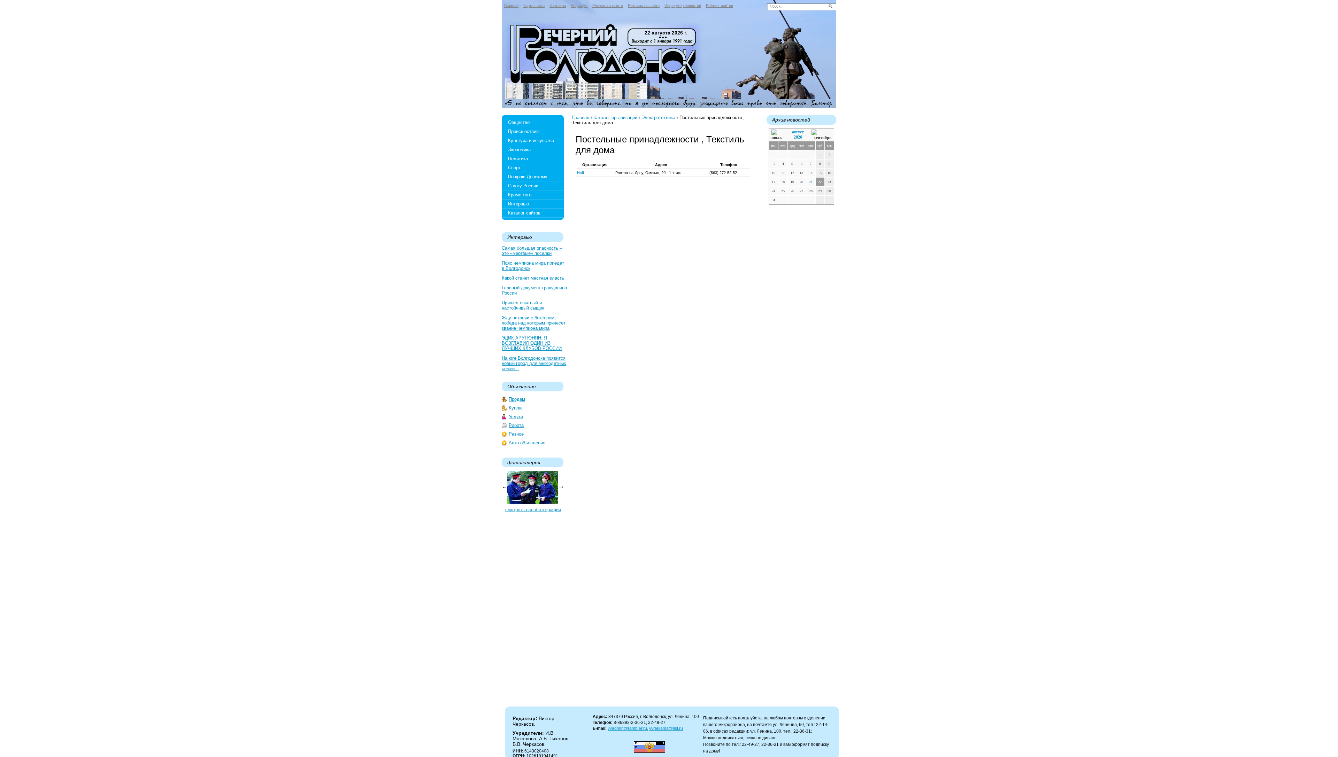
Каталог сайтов (524, 213)
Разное (516, 434)
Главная (511, 5)
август (798, 132)
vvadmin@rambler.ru (627, 728)
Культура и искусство (531, 140)
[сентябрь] (821, 135)
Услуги (516, 416)
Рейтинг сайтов (719, 5)
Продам (517, 399)
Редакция (579, 5)
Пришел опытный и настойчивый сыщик (523, 305)
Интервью (518, 203)
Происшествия (523, 131)
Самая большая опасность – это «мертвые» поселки (532, 250)
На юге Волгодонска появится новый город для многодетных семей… (534, 363)
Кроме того (519, 194)
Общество (519, 122)
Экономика (519, 149)
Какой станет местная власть (533, 278)
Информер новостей (682, 5)
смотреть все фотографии (533, 509)
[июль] (777, 135)
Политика (518, 158)
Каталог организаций (615, 117)
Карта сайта (534, 5)
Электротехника (658, 117)
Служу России (523, 185)
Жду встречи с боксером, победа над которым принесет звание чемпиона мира (534, 323)
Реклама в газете (607, 5)
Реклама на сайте (644, 5)
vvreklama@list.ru (666, 728)
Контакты (557, 5)
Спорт (514, 167)
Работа (516, 425)
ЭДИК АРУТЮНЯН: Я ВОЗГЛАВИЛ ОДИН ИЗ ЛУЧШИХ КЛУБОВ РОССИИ (532, 343)
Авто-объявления (527, 442)
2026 (798, 137)
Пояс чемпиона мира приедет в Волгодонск (533, 265)
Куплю (516, 408)
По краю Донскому (527, 176)
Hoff (580, 173)
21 (811, 182)
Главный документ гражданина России (534, 290)
